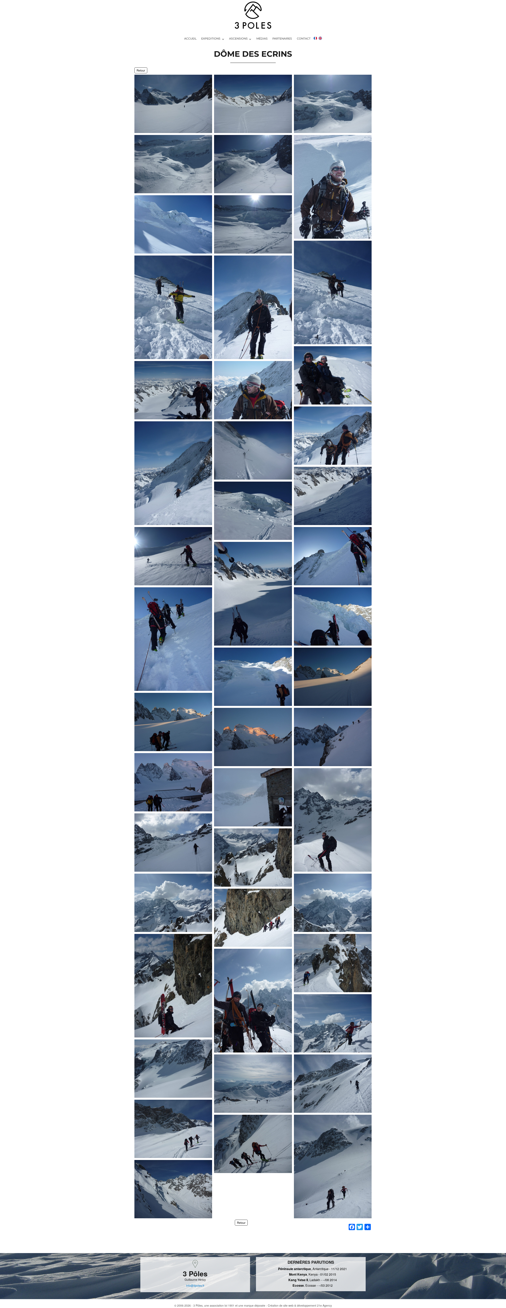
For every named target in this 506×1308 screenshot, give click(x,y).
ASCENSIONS (238, 38)
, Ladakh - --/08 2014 (312, 1280)
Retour (141, 70)
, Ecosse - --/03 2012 (313, 1285)
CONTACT (304, 38)
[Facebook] (352, 1227)
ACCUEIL (190, 38)
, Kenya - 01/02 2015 (312, 1274)
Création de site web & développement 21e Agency (300, 1305)
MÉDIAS (262, 38)
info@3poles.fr (195, 1285)
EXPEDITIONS (210, 38)
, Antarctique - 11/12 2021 (312, 1269)
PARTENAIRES (282, 38)
